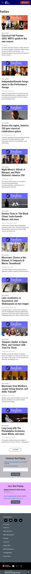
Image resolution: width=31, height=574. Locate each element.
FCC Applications (7, 552)
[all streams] (29, 572)
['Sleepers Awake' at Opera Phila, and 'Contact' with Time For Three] (15, 328)
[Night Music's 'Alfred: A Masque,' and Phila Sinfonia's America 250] (15, 156)
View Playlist (15, 474)
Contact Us (6, 542)
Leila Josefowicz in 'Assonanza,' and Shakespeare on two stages (15, 300)
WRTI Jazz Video (7, 531)
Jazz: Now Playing (15, 486)
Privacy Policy (6, 556)
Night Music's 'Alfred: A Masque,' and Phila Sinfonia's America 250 (13, 172)
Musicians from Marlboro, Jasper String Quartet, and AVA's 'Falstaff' (15, 389)
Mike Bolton (4, 395)
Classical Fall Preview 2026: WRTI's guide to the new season (14, 38)
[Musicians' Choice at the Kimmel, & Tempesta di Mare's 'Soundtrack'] (15, 244)
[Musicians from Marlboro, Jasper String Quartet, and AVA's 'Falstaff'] (15, 372)
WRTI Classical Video (8, 534)
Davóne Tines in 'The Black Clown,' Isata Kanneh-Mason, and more (15, 216)
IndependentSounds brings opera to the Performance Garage (15, 84)
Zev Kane (4, 179)
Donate (25, 2)
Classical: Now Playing (15, 458)
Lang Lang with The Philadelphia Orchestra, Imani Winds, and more (13, 431)
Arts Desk (5, 538)
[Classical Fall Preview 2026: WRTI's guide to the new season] (15, 22)
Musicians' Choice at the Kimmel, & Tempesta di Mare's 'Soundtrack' (14, 260)
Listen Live (6, 527)
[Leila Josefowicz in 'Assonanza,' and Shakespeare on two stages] (15, 284)
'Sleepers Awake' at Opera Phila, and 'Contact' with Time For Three (14, 344)
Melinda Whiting (5, 307)
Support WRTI (6, 545)
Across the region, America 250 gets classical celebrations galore (15, 128)
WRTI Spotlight (5, 33)
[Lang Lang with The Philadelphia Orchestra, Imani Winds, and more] (15, 415)
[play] (2, 572)
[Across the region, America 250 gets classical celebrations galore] (15, 112)
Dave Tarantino (5, 135)
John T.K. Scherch (6, 223)
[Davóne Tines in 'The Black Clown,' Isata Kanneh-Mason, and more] (15, 200)
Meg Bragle (4, 91)
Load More (15, 449)
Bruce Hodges (5, 351)
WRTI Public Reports (8, 549)
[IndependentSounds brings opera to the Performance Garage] (15, 68)
